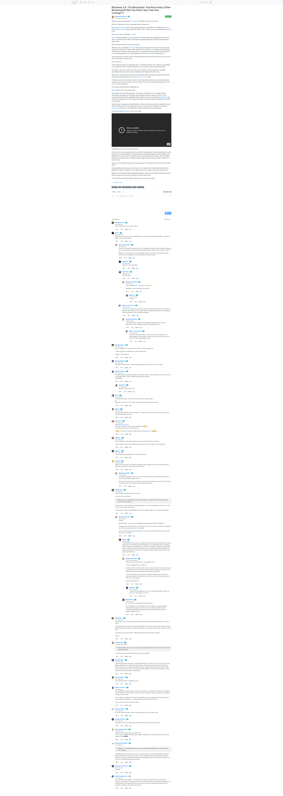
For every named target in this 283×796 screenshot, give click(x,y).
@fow (117, 232)
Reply (168, 213)
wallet (141, 168)
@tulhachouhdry (120, 371)
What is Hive (118, 182)
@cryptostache (119, 345)
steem (134, 187)
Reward (168, 219)
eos (120, 187)
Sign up (206, 2)
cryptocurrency (126, 187)
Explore (84, 2)
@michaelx (121, 27)
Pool (93, 2)
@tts (116, 395)
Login (200, 2)
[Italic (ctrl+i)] (116, 196)
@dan (117, 75)
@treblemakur (119, 660)
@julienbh (125, 261)
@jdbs (117, 409)
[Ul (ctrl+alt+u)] (126, 196)
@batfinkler (118, 618)
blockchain (132, 47)
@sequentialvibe (120, 719)
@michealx (121, 29)
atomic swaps (116, 108)
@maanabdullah (120, 361)
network (166, 27)
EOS (131, 21)
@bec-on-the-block (128, 305)
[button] (210, 2)
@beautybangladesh (121, 729)
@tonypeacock (119, 222)
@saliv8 (117, 461)
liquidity (167, 82)
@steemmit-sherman (121, 766)
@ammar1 (118, 421)
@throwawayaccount (121, 776)
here (123, 505)
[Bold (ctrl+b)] (113, 196)
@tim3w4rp (118, 490)
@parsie (117, 451)
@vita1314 (122, 385)
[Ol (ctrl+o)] (124, 196)
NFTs (89, 2)
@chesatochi (119, 642)
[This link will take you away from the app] (115, 400)
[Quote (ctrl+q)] (121, 196)
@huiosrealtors (119, 677)
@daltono (132, 587)
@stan (113, 27)
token (149, 53)
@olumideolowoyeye (121, 743)
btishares (168, 16)
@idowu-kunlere (120, 687)
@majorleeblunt (120, 709)
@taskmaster (126, 309)
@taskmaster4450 (120, 16)
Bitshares (136, 21)
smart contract (141, 77)
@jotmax (132, 295)
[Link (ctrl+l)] (129, 196)
